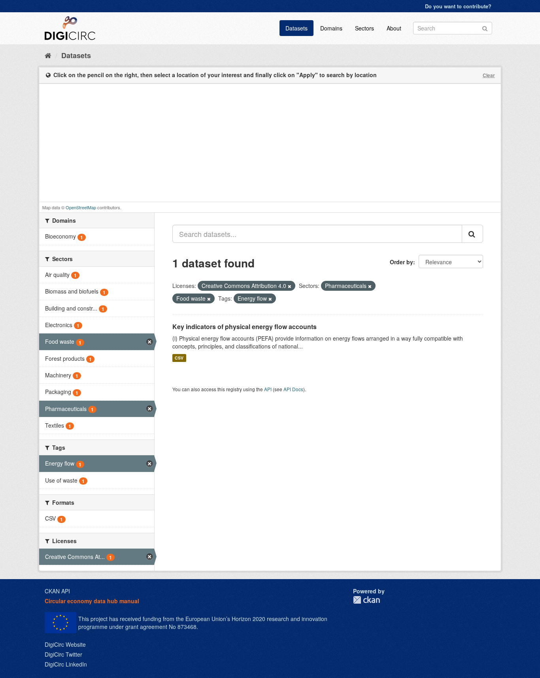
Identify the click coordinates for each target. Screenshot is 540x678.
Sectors (364, 28)
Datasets (296, 28)
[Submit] (484, 27)
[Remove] (289, 286)
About (394, 28)
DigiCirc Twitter (63, 654)
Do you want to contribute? (458, 6)
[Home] (48, 55)
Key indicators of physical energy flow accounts (244, 326)
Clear (489, 75)
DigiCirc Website (65, 644)
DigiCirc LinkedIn (66, 664)
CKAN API (57, 591)
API (268, 389)
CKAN (366, 600)
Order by (401, 262)
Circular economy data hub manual (92, 601)
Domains (331, 28)
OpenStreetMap (81, 207)
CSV (179, 358)
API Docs (293, 389)
